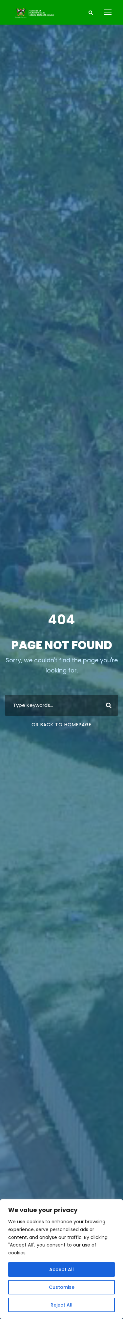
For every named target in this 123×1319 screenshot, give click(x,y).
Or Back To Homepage (61, 724)
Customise (61, 1287)
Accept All (61, 1269)
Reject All (61, 1305)
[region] (61, 1259)
